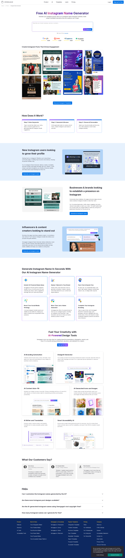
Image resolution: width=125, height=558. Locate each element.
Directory (19, 527)
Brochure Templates (73, 530)
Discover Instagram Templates (62, 103)
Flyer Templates (72, 533)
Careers (99, 530)
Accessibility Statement (102, 533)
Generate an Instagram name (31, 174)
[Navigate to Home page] (7, 2)
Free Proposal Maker (35, 536)
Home (2, 5)
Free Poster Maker (35, 533)
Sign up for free (118, 2)
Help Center (100, 539)
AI (52, 2)
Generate (88, 29)
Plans (85, 524)
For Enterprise (87, 533)
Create (31, 62)
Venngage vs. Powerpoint (57, 524)
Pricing (73, 2)
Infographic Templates (73, 524)
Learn (66, 2)
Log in (109, 2)
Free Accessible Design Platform (38, 539)
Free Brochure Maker (35, 530)
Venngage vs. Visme (56, 530)
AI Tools (7, 5)
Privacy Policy (100, 541)
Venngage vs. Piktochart (57, 533)
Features (19, 524)
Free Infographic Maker (36, 524)
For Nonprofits (87, 536)
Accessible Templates (73, 544)
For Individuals (87, 527)
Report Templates (72, 539)
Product (46, 2)
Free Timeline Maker (35, 527)
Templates (59, 2)
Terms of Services (101, 544)
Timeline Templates (73, 527)
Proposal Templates (73, 541)
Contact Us (99, 536)
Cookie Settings (100, 554)
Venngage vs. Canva (56, 527)
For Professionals (88, 530)
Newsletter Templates (73, 536)
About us (99, 524)
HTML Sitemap (100, 527)
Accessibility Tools (21, 533)
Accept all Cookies (115, 554)
